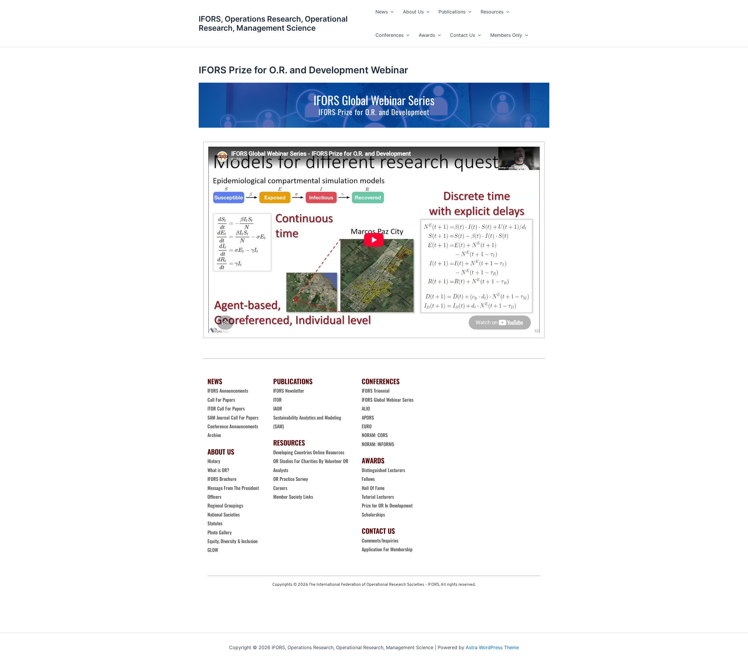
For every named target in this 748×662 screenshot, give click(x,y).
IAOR (277, 408)
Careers (280, 487)
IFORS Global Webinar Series (387, 399)
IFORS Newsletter (288, 390)
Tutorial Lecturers (378, 496)
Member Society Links (293, 496)
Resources (492, 12)
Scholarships (373, 514)
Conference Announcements (232, 426)
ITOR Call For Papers (226, 408)
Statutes (214, 523)
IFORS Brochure (221, 478)
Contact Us (462, 35)
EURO (367, 426)
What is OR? (218, 470)
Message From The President (233, 487)
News (381, 12)
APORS (368, 417)
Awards (427, 35)
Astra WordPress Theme (492, 647)
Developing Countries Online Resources (308, 452)
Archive (214, 435)
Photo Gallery (219, 532)
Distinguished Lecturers (383, 470)
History (213, 461)
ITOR (277, 399)
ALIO (366, 408)
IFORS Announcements (227, 390)
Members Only (506, 35)
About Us (413, 12)
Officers (214, 496)
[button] (391, 11)
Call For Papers (221, 399)
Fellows (368, 478)
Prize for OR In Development (387, 505)
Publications (452, 12)
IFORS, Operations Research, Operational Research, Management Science (273, 23)
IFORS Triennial (375, 390)
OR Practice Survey (290, 478)
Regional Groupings (225, 505)
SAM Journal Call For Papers (233, 417)
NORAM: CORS (375, 435)
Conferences (389, 35)
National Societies (223, 514)
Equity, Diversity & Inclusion (233, 541)
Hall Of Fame (373, 487)
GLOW (213, 549)
